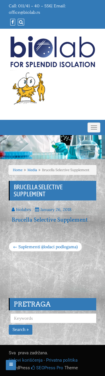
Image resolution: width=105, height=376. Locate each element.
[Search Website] (20, 22)
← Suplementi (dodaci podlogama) (45, 246)
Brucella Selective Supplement (50, 220)
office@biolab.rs (24, 12)
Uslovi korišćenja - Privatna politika (43, 360)
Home (17, 170)
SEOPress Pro (49, 367)
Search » (21, 329)
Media (32, 170)
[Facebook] (12, 22)
